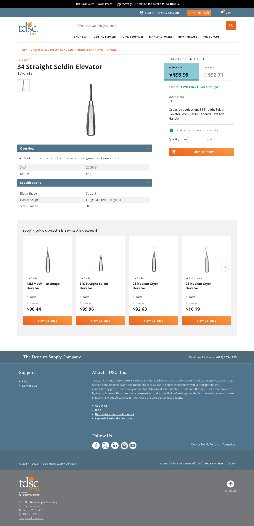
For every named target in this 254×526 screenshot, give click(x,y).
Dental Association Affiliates (114, 414)
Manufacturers (160, 36)
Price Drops (211, 36)
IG (122, 443)
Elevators (111, 49)
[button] (231, 25)
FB (93, 443)
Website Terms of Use (186, 463)
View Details (47, 320)
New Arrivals (187, 36)
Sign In (150, 12)
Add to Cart (204, 152)
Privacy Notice (213, 463)
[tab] (181, 72)
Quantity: (174, 139)
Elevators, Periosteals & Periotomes (84, 49)
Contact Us (29, 385)
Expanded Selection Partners (114, 418)
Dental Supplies (105, 36)
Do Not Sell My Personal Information (213, 444)
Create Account (168, 12)
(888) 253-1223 (226, 357)
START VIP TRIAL (199, 12)
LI (112, 443)
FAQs (25, 381)
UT (131, 443)
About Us (101, 405)
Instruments (56, 49)
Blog (98, 410)
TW (103, 443)
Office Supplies (133, 36)
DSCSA (230, 463)
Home (24, 49)
